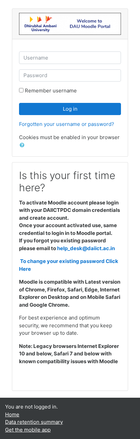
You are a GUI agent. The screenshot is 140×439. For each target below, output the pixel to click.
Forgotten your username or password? (66, 124)
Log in (70, 109)
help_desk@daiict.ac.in (86, 248)
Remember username (51, 90)
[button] (23, 145)
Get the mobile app (28, 429)
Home (12, 414)
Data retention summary (34, 422)
